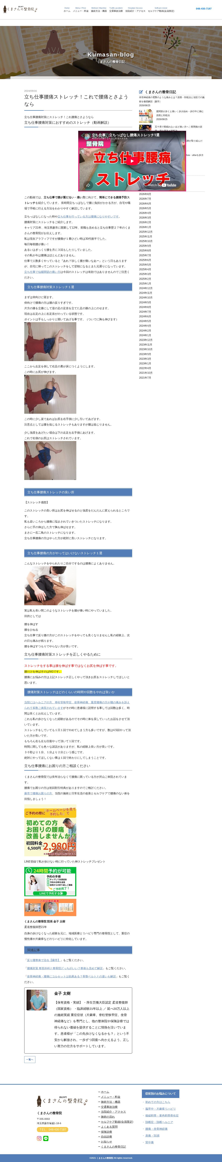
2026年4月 (145, 212)
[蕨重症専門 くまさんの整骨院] (20, 11)
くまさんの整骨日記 (113, 1146)
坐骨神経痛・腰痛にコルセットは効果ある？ (55, 976)
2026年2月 (145, 222)
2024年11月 (145, 292)
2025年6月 (145, 259)
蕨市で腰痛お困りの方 (38, 793)
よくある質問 (109, 1126)
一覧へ (29, 1059)
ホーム (105, 1091)
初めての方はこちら (157, 1102)
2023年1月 (145, 363)
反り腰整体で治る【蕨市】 (43, 960)
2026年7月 (145, 198)
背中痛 (149, 1142)
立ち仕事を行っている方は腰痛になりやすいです (88, 216)
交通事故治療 (109, 1106)
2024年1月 (145, 335)
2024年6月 (145, 316)
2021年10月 (146, 372)
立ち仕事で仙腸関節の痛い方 (42, 271)
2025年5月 (145, 264)
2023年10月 (146, 349)
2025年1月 (145, 283)
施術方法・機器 (110, 1101)
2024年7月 (145, 311)
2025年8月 (145, 250)
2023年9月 (145, 354)
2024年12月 (146, 288)
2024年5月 (145, 321)
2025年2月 (145, 278)
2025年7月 (145, 255)
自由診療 (106, 1136)
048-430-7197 (204, 8)
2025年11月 (145, 236)
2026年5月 (145, 208)
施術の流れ (108, 1116)
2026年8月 (145, 194)
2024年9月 (145, 302)
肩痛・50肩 (152, 1135)
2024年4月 (145, 325)
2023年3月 (145, 358)
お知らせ (106, 1141)
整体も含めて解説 (91, 968)
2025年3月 (145, 274)
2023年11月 (145, 344)
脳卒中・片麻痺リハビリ (160, 1108)
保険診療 (106, 1131)
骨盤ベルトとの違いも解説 (99, 976)
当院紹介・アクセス (113, 1111)
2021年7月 (145, 377)
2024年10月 (146, 297)
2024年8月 (145, 307)
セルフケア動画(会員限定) (117, 1121)
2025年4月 (145, 269)
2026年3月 (145, 217)
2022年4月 (145, 368)
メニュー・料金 (110, 1096)
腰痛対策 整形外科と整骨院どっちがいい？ (53, 968)
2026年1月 (145, 227)
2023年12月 (146, 339)
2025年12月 (146, 231)
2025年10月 (146, 241)
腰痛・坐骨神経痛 (156, 1128)
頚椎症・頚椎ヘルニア (159, 1122)
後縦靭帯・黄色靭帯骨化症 (162, 1115)
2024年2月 (145, 330)
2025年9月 (145, 245)
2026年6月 (145, 203)
